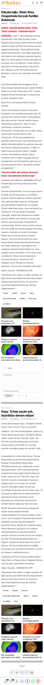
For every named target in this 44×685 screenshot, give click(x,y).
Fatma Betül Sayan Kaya (11, 596)
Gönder (8, 395)
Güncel (23, 293)
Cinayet (14, 293)
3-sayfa (5, 293)
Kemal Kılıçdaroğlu (9, 298)
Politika (22, 298)
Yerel (16, 601)
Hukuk (31, 293)
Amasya (15, 590)
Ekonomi (25, 590)
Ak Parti (5, 590)
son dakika (6, 304)
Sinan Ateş (32, 298)
